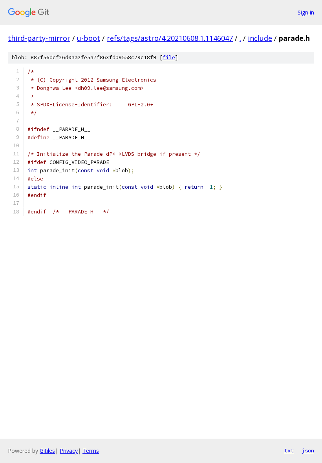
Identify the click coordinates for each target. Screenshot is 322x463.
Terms (90, 450)
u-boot (88, 38)
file (169, 57)
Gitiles (47, 450)
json (308, 450)
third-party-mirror (39, 38)
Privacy (69, 450)
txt (289, 450)
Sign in (306, 12)
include (260, 38)
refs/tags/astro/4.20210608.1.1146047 (170, 38)
